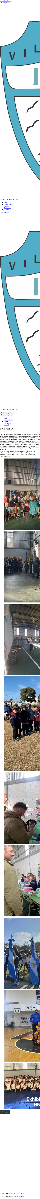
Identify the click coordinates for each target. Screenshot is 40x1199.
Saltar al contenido (5, 1)
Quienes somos (8, 204)
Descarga (5, 1112)
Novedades (7, 208)
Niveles (6, 206)
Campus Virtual (4, 2)
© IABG (2, 1193)
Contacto (6, 209)
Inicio (5, 202)
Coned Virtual (20, 1193)
